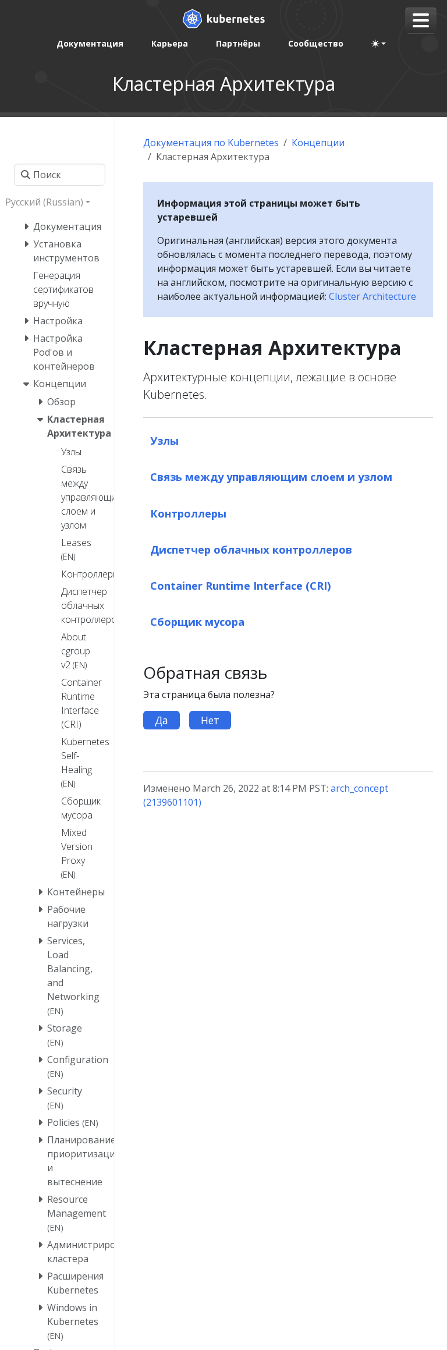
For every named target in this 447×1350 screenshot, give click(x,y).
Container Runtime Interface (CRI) (240, 585)
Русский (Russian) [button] (44, 202)
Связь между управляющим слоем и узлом (271, 476)
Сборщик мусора (197, 621)
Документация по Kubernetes (211, 142)
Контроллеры (188, 513)
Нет (210, 720)
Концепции (318, 142)
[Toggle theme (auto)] (379, 44)
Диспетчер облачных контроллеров (251, 549)
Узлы (164, 440)
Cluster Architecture (372, 296)
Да (161, 720)
